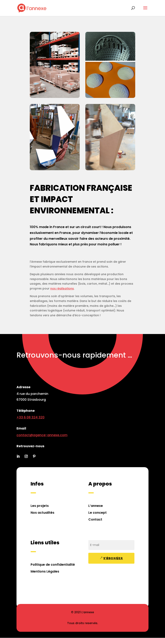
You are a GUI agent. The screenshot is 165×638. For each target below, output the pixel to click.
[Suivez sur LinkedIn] (18, 456)
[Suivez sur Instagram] (26, 456)
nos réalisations (62, 288)
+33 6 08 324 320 (30, 417)
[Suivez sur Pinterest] (34, 456)
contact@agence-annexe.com (41, 435)
